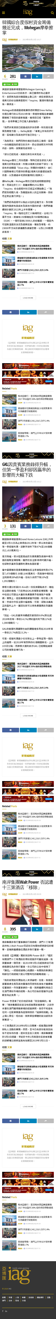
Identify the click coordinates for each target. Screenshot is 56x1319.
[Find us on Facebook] (2, 1311)
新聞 (4, 1297)
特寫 (10, 1297)
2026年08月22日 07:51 (26, 288)
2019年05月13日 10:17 (32, 39)
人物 (17, 1297)
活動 (48, 1297)
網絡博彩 (40, 1297)
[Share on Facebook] (25, 76)
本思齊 (20, 403)
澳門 (4, 1300)
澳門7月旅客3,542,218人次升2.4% (32, 270)
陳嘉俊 (20, 424)
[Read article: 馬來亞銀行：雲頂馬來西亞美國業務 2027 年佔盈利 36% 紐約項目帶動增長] (8, 249)
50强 (24, 1300)
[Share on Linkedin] (37, 76)
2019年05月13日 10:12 (32, 481)
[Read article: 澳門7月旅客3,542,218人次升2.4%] (8, 273)
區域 (17, 1300)
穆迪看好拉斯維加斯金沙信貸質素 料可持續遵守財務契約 (35, 259)
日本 (10, 1300)
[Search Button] (52, 12)
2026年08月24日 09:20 (26, 264)
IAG (10, 1288)
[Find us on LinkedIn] (6, 1311)
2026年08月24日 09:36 (26, 252)
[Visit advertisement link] (28, 3)
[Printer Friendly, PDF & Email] (10, 84)
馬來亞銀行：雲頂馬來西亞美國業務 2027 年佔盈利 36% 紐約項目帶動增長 (34, 247)
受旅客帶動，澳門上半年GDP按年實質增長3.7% (35, 283)
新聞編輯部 (13, 39)
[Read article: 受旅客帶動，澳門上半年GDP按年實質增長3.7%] (8, 285)
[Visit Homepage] (28, 12)
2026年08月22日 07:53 (26, 273)
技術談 (31, 1297)
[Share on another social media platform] (48, 76)
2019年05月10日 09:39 (32, 894)
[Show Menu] (3, 12)
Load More (28, 298)
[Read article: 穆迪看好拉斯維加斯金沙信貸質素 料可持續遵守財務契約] (8, 261)
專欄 (23, 1297)
